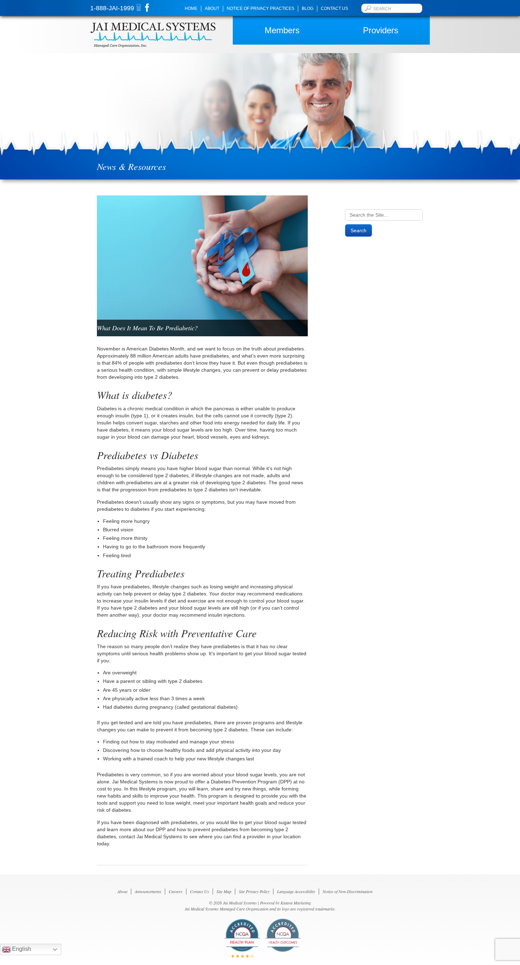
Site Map (223, 891)
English (21, 949)
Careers (176, 891)
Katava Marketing (296, 903)
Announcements (148, 891)
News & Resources (131, 166)
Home (191, 8)
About (212, 8)
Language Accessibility (296, 891)
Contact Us (334, 8)
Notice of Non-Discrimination (347, 891)
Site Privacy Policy (254, 891)
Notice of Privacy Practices (260, 8)
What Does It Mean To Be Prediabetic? (147, 328)
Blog (307, 8)
